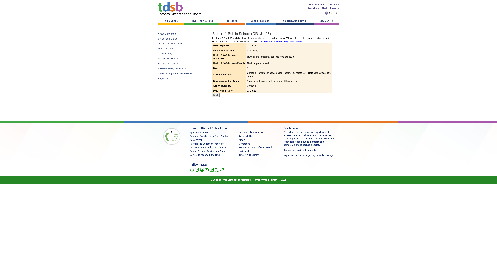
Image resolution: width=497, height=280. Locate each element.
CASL (283, 179)
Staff (324, 8)
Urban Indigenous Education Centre (208, 147)
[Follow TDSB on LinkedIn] (212, 169)
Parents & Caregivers (295, 21)
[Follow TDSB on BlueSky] (222, 169)
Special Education (199, 132)
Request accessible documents (300, 150)
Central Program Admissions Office (207, 151)
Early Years (171, 21)
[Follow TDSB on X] (217, 169)
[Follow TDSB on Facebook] (192, 169)
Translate (333, 13)
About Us (313, 8)
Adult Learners (260, 21)
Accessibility (245, 136)
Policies (334, 4)
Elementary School (201, 21)
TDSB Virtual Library (249, 155)
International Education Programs (207, 143)
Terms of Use (260, 179)
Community (326, 21)
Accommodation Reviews (252, 132)
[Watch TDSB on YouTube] (207, 169)
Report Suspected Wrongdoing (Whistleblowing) (308, 155)
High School (232, 21)
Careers (334, 8)
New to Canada (318, 4)
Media (242, 140)
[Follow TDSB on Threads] (202, 169)
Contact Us (244, 143)
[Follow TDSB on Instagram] (197, 169)
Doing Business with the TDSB (205, 155)
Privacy (273, 179)
